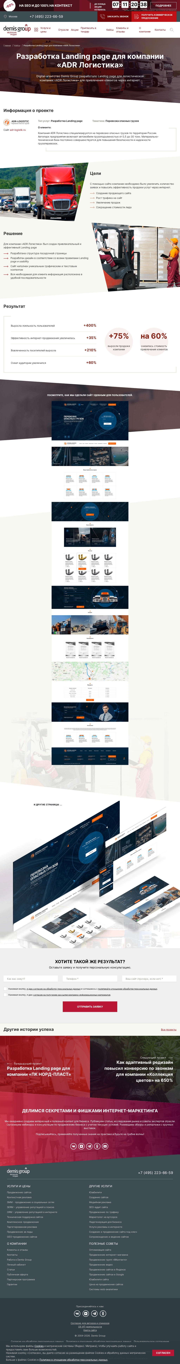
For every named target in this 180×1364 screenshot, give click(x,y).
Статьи (11, 1269)
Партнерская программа (21, 1279)
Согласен (163, 1352)
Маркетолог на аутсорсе (103, 1217)
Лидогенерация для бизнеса (105, 1222)
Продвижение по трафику (104, 1212)
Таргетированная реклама (22, 1226)
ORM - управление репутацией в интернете (32, 1212)
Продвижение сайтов (19, 1192)
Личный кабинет (16, 1264)
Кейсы (110, 29)
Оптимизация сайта (100, 1249)
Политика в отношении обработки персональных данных (98, 1341)
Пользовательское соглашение (151, 1341)
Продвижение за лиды (20, 1231)
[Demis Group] (17, 30)
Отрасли (63, 29)
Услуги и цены (45, 29)
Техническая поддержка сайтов (25, 1217)
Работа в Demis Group (19, 1259)
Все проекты (168, 1029)
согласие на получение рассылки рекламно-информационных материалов (71, 994)
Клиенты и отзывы (122, 29)
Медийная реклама (100, 1202)
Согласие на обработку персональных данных (37, 1341)
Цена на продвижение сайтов (106, 1284)
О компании (145, 29)
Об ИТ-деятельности (90, 1326)
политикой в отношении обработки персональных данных (127, 988)
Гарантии (12, 1284)
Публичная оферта (17, 1274)
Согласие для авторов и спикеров (90, 1323)
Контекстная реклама (19, 1197)
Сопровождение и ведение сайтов (109, 1236)
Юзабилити (95, 1192)
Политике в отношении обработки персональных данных (73, 1359)
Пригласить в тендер (88, 29)
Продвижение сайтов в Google (106, 1274)
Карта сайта (90, 1330)
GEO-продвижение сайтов (22, 1236)
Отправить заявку (90, 1006)
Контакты (160, 29)
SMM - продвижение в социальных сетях (30, 1202)
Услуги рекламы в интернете (105, 1226)
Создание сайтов (98, 1197)
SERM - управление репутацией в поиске (30, 1207)
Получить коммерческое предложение (156, 16)
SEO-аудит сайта (98, 1207)
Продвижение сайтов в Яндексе (107, 1269)
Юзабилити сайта (99, 1279)
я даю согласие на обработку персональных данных (54, 988)
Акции (74, 29)
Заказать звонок (118, 16)
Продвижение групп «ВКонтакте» (108, 1259)
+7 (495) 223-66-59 (46, 17)
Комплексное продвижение (23, 1222)
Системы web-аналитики (103, 1289)
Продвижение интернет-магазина (108, 1254)
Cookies (39, 1345)
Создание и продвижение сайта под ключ (113, 1231)
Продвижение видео (101, 1264)
